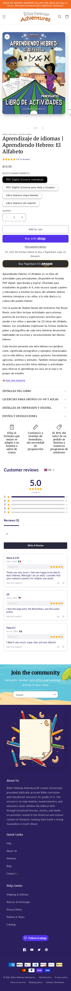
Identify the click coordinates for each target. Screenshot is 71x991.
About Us (12, 850)
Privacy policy (61, 977)
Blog (9, 866)
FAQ (9, 843)
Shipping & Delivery (17, 894)
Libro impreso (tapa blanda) (22, 195)
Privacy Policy (14, 909)
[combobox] (7, 534)
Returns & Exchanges (18, 902)
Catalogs (11, 924)
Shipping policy (36, 982)
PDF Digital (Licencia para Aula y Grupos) (30, 187)
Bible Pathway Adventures (23, 977)
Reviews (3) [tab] (11, 520)
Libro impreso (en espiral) (21, 203)
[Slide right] (42, 128)
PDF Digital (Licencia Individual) (25, 179)
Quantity (6, 210)
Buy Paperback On (30, 263)
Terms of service (17, 982)
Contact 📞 (13, 873)
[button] (4, 16)
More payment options (35, 246)
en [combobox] (49, 469)
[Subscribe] (54, 694)
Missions (11, 858)
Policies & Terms (16, 917)
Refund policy (45, 977)
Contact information (55, 982)
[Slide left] (28, 128)
